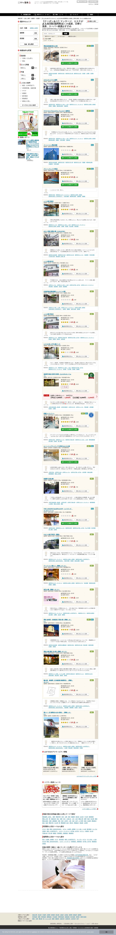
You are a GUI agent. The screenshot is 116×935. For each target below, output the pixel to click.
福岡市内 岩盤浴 (90, 613)
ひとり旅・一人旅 (81, 829)
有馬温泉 (43, 917)
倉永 (67, 823)
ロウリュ (82, 831)
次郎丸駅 (63, 339)
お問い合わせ (95, 923)
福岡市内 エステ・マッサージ (76, 104)
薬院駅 (82, 560)
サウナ (44, 829)
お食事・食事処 (71, 829)
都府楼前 (91, 817)
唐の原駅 (51, 441)
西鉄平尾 (58, 817)
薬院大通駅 (77, 560)
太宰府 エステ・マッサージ (87, 285)
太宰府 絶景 (63, 502)
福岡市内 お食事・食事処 (90, 104)
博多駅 (50, 106)
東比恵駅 (85, 645)
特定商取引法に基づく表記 (66, 927)
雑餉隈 (73, 817)
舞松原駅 (70, 748)
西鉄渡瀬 (63, 823)
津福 (59, 821)
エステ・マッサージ (64, 831)
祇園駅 (54, 106)
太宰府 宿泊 (51, 472)
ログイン (91, 4)
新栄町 (81, 823)
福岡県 (79, 915)
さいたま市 (48, 918)
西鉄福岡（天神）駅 (60, 256)
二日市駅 (51, 504)
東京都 (57, 915)
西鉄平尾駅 (66, 560)
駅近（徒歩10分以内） (56, 829)
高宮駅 (66, 226)
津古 (64, 819)
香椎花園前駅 (92, 439)
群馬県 (53, 915)
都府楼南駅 (92, 502)
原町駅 (65, 675)
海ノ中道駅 (87, 528)
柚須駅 (61, 675)
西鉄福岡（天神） (47, 817)
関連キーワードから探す (25, 921)
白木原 (82, 817)
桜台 (58, 819)
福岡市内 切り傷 (69, 73)
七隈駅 (55, 614)
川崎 (37, 918)
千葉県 (44, 915)
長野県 (70, 915)
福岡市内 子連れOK (62, 337)
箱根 (39, 917)
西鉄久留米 (45, 821)
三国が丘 (68, 819)
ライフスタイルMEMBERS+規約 (85, 927)
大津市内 (73, 918)
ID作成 (96, 4)
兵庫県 (48, 915)
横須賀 (40, 918)
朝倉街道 (53, 819)
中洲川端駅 (62, 140)
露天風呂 (89, 829)
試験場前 (54, 821)
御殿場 (57, 918)
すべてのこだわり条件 (29, 105)
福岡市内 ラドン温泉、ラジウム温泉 (57, 674)
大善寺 (66, 821)
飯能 (53, 918)
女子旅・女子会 (74, 831)
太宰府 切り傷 (58, 472)
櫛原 (96, 819)
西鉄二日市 (45, 819)
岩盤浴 (87, 831)
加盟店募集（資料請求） (56, 923)
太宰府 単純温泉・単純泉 (54, 407)
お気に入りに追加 (82, 59)
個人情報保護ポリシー (53, 927)
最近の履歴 (93, 1)
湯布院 (78, 917)
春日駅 (60, 286)
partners (34, 932)
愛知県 (75, 915)
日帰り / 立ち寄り (27, 58)
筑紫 (61, 819)
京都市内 (67, 918)
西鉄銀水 (76, 823)
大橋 (66, 817)
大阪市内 (62, 918)
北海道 (66, 915)
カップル (94, 829)
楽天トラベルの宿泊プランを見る (69, 63)
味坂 (88, 819)
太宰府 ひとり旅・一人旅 (63, 285)
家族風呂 (71, 833)
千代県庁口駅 (52, 256)
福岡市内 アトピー (80, 674)
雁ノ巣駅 (60, 441)
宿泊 (48, 829)
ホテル (64, 829)
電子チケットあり (50, 36)
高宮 (62, 817)
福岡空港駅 (90, 645)
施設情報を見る (68, 59)
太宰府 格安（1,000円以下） (55, 309)
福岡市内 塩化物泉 (53, 73)
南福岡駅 (56, 286)
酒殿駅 (68, 309)
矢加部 (89, 821)
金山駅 (59, 614)
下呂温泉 (54, 917)
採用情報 (96, 927)
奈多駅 (55, 441)
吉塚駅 (50, 646)
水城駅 (54, 408)
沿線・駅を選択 (29, 44)
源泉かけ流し (26, 101)
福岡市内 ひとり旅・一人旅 (62, 104)
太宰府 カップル (52, 285)
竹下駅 (50, 75)
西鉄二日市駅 (58, 473)
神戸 (78, 918)
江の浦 (56, 823)
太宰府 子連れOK (71, 502)
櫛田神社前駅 (60, 106)
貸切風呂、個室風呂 (62, 833)
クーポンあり (61, 36)
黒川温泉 (72, 917)
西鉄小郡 (80, 819)
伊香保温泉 (61, 917)
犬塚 (73, 821)
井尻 (69, 817)
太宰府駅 (84, 472)
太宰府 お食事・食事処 (80, 307)
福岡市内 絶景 (68, 528)
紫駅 (62, 504)
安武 (62, 821)
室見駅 (54, 339)
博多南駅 (76, 226)
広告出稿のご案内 (68, 923)
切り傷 (50, 833)
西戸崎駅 (93, 528)
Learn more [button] (90, 932)
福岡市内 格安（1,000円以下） (56, 196)
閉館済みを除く (72, 36)
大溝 (76, 821)
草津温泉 (34, 917)
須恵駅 (64, 309)
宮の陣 (92, 819)
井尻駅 (83, 73)
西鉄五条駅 (89, 472)
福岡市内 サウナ (79, 583)
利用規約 (75, 927)
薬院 (54, 817)
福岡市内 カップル (53, 224)
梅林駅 (63, 614)
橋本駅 (58, 339)
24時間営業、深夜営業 (29, 88)
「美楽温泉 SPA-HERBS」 (73, 858)
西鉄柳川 (94, 821)
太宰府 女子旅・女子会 (75, 285)
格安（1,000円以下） (52, 831)
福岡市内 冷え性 (77, 73)
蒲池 (85, 821)
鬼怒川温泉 (83, 917)
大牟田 (86, 823)
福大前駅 (71, 226)
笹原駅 (91, 73)
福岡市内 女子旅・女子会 (73, 337)
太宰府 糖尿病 (64, 407)
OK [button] (106, 932)
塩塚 (47, 823)
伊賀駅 (81, 748)
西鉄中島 (51, 823)
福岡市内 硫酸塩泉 (62, 645)
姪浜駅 (50, 339)
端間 (85, 819)
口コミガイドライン (80, 923)
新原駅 (78, 309)
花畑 (50, 821)
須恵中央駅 (73, 309)
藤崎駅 (77, 369)
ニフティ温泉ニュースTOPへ (89, 809)
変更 (35, 33)
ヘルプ (88, 923)
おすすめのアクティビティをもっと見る (87, 776)
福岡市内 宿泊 (61, 73)
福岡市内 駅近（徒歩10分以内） (56, 560)
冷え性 (91, 831)
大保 (76, 819)
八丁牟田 (80, 821)
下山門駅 (69, 369)
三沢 (73, 819)
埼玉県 (40, 915)
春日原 (77, 817)
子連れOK (45, 833)
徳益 (43, 823)
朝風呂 (54, 833)
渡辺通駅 (86, 583)
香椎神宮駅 (76, 748)
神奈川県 (34, 915)
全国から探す (34, 28)
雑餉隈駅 (65, 286)
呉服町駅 (66, 106)
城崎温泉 (49, 917)
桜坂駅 (72, 560)
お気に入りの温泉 (82, 1)
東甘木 (71, 823)
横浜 (33, 918)
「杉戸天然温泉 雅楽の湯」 (81, 855)
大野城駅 (91, 407)
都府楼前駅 (51, 473)
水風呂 (44, 831)
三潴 (70, 821)
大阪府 (62, 915)
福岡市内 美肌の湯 (70, 674)
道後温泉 (67, 917)
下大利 (86, 817)
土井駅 (65, 748)
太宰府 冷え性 (72, 407)
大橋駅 (87, 73)
